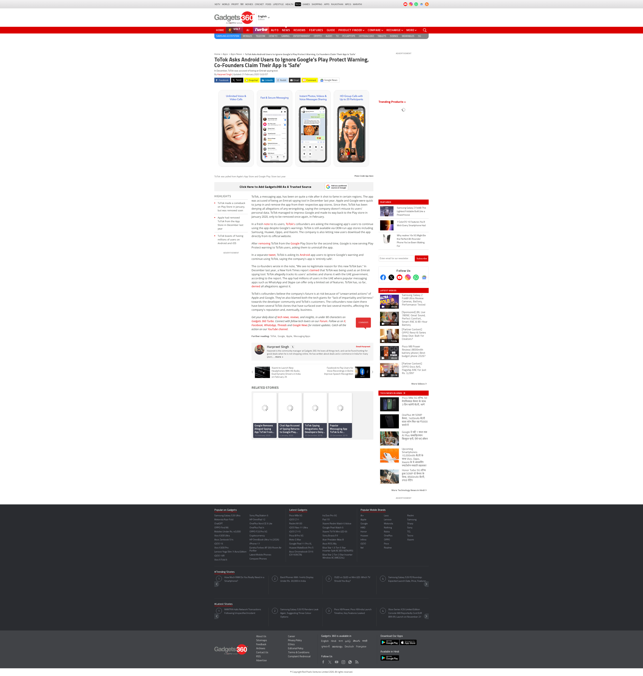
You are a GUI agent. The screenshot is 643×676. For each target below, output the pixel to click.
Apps (225, 54)
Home (220, 30)
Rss (356, 661)
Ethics (291, 644)
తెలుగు (356, 641)
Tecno (410, 536)
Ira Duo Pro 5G (330, 515)
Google (295, 243)
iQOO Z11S (295, 532)
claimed (314, 270)
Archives (260, 648)
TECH (298, 4)
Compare (374, 30)
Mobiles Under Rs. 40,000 (227, 532)
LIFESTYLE (278, 4)
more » (279, 357)
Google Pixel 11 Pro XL (300, 544)
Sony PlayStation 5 (258, 515)
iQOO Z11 (294, 519)
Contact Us (262, 652)
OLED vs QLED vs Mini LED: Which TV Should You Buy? (352, 579)
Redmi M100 (295, 523)
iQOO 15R (219, 556)
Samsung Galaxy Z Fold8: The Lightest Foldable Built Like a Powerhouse (411, 211)
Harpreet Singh (224, 74)
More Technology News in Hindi (408, 490)
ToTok (273, 336)
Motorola (388, 523)
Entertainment (301, 36)
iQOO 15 (218, 544)
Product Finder (350, 30)
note (267, 224)
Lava (386, 515)
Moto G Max (295, 540)
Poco (386, 544)
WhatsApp (270, 325)
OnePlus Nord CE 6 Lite (260, 523)
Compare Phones (258, 559)
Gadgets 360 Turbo (263, 321)
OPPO (387, 540)
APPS (326, 4)
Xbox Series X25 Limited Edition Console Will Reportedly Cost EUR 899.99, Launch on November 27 (405, 613)
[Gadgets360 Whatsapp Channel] (416, 277)
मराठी (364, 641)
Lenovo (387, 519)
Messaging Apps (302, 336)
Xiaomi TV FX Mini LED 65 (335, 532)
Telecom (260, 36)
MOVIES (249, 4)
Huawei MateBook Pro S (301, 548)
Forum (323, 321)
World (226, 4)
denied (256, 286)
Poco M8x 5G (295, 515)
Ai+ (362, 515)
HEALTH (289, 4)
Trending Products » (392, 102)
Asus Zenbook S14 (223, 540)
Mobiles (247, 36)
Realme (388, 548)
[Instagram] (408, 277)
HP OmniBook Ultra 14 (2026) (264, 540)
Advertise (261, 660)
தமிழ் (348, 641)
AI (247, 30)
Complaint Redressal (299, 656)
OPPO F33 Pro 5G (258, 532)
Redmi (410, 515)
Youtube (337, 661)
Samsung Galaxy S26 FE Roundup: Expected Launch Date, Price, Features (407, 579)
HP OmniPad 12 (257, 519)
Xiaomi (410, 540)
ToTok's (290, 224)
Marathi (357, 4)
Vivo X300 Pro (221, 548)
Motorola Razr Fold (223, 519)
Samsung (411, 519)
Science (394, 36)
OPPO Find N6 (221, 528)
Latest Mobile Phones (260, 555)
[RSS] (427, 4)
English (325, 641)
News (286, 30)
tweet (272, 255)
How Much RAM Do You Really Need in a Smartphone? (244, 579)
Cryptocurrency (257, 536)
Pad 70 (326, 519)
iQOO (363, 544)
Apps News (236, 54)
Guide (331, 30)
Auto (275, 30)
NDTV (217, 4)
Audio (329, 36)
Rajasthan (337, 4)
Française (361, 647)
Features (316, 30)
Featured (386, 202)
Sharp (410, 523)
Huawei (364, 536)
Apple (289, 336)
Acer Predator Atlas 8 (333, 540)
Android (305, 255)
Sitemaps (261, 640)
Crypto (318, 36)
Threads (282, 325)
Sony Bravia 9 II (330, 536)
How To (273, 36)
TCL (409, 532)
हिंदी (241, 4)
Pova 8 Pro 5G (296, 536)
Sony (409, 528)
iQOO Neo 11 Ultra (298, 528)
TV (337, 36)
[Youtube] (399, 277)
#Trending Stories (224, 572)
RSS (258, 656)
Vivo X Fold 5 (220, 560)
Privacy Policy (295, 640)
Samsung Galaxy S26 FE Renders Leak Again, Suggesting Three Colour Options (299, 613)
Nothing (388, 528)
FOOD (268, 4)
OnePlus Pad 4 (256, 528)
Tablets (382, 36)
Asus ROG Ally (330, 544)
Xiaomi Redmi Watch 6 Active (337, 523)
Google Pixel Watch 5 (333, 528)
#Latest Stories (223, 604)
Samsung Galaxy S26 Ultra (227, 515)
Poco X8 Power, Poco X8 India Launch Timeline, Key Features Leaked (353, 611)
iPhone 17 (254, 544)
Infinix (363, 540)
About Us (261, 636)
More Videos (418, 383)
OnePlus (388, 536)
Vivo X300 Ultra (222, 536)
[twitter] (293, 346)
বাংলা (341, 641)
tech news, (283, 317)
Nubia (387, 532)
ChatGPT (218, 523)
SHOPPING (317, 4)
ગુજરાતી (325, 647)
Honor (364, 532)
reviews (294, 317)
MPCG (348, 4)
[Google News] (424, 277)
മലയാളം (337, 647)
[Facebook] (383, 277)
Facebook (257, 325)
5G (419, 36)
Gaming (285, 36)
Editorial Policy (295, 648)
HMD (363, 528)
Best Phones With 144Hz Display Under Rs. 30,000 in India (296, 579)
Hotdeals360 (366, 36)
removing (264, 243)
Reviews (300, 30)
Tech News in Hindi (391, 393)
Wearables (408, 36)
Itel (362, 548)
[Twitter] (391, 277)
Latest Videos (388, 290)
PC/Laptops (348, 36)
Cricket (259, 4)
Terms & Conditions (298, 652)
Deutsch (349, 647)
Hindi (333, 641)
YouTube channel (278, 329)
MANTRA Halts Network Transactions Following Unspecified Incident (242, 611)
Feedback (261, 644)
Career (291, 636)
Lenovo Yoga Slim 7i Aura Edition (230, 552)
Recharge (393, 30)
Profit (235, 4)
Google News (300, 325)
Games (306, 4)
